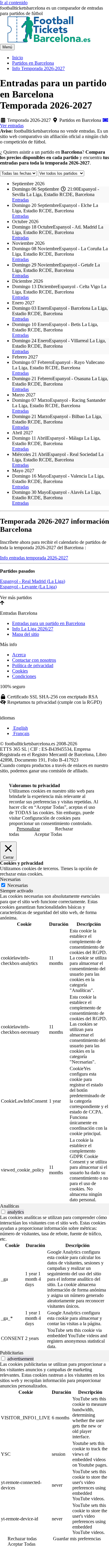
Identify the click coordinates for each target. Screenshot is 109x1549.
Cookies (20, 670)
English (20, 728)
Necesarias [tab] (10, 879)
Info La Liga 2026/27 (32, 628)
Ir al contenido (14, 2)
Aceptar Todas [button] (48, 834)
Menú (7, 47)
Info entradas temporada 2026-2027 (34, 557)
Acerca (19, 654)
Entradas (20, 199)
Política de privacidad (32, 665)
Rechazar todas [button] (22, 1538)
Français (20, 733)
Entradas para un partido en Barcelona (48, 623)
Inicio (17, 57)
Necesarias (17, 885)
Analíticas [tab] (9, 1206)
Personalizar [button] (28, 828)
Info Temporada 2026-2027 (38, 68)
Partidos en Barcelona (33, 63)
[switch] (3, 1212)
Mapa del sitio (25, 634)
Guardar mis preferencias (77, 1538)
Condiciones (24, 676)
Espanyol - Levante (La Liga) (28, 586)
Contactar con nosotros (34, 660)
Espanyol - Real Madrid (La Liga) (32, 581)
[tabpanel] (54, 1048)
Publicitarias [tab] (11, 1352)
